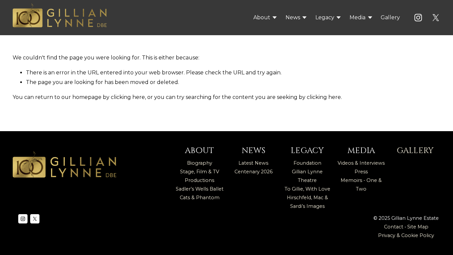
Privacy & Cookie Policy (406, 235)
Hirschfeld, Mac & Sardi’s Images (307, 202)
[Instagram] (418, 17)
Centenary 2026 (253, 172)
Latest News (253, 163)
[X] (435, 17)
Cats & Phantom (200, 198)
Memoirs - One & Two (361, 184)
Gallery (390, 17)
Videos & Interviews (361, 163)
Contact (393, 227)
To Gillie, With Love (307, 189)
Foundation (307, 163)
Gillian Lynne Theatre (307, 176)
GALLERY (415, 150)
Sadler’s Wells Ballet (200, 189)
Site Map (417, 227)
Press (361, 172)
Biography (199, 163)
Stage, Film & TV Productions (199, 176)
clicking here (128, 97)
